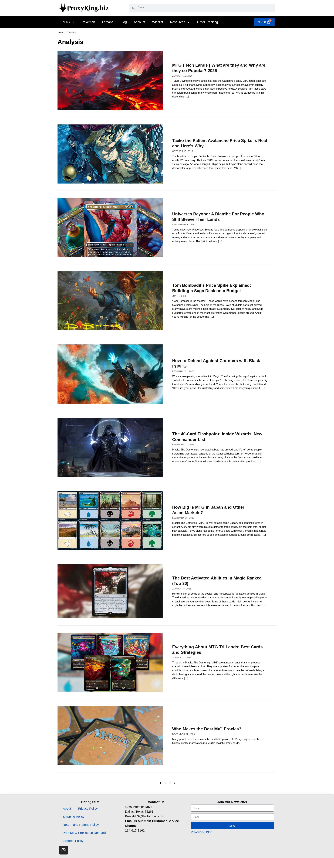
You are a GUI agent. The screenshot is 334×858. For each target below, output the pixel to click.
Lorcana (107, 22)
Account (139, 22)
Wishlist (157, 22)
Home (61, 32)
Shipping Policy (73, 816)
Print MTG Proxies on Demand (84, 833)
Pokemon (88, 22)
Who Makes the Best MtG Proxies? (206, 729)
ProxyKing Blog (201, 832)
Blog (123, 22)
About (67, 808)
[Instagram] (63, 850)
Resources (177, 22)
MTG (66, 22)
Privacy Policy (88, 808)
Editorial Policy (73, 841)
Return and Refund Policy (81, 824)
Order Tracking (207, 22)
